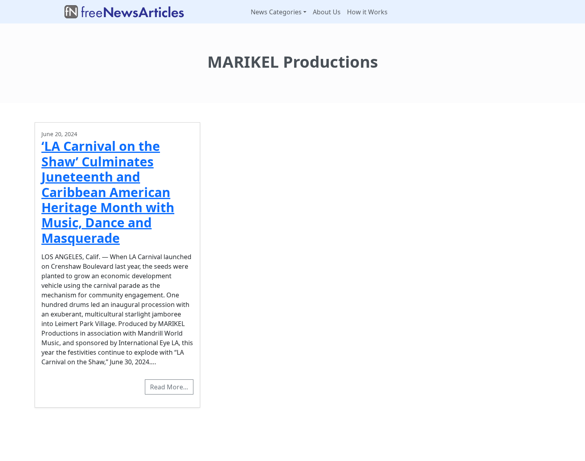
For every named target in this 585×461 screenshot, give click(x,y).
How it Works (367, 12)
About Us (327, 12)
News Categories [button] (276, 12)
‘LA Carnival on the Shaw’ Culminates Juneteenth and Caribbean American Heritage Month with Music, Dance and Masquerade (107, 191)
